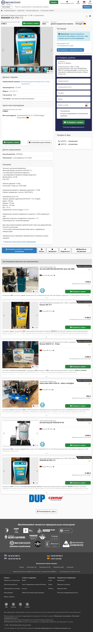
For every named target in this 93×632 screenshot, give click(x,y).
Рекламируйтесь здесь (47, 511)
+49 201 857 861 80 (14, 559)
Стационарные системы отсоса (69, 571)
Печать (41, 251)
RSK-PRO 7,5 (13, 91)
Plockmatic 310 (31, 567)
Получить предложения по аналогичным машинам (74, 115)
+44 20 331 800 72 (14, 556)
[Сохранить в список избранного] (86, 16)
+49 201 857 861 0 (56, 556)
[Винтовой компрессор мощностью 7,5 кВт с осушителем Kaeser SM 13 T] (20, 315)
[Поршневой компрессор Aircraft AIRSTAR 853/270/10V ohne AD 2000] (20, 279)
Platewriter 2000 (58, 567)
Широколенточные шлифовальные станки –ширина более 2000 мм (34, 571)
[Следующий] (51, 50)
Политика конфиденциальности (73, 127)
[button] (90, 2)
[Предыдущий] (3, 50)
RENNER (18, 87)
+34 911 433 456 (55, 559)
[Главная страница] (1, 10)
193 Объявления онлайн (65, 46)
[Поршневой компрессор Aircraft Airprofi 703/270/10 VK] (20, 433)
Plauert (21, 567)
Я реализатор (65, 111)
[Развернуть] (46, 297)
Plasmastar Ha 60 (44, 567)
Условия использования (60, 628)
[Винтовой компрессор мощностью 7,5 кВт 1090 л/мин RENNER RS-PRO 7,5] (20, 471)
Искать (88, 7)
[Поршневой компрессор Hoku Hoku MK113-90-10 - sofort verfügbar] (20, 394)
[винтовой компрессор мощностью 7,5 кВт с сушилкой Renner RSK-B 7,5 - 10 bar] (20, 354)
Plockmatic (70, 567)
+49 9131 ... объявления (69, 141)
